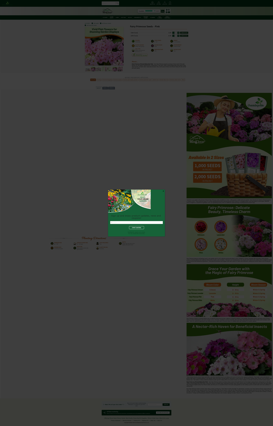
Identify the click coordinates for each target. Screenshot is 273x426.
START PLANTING (136, 227)
